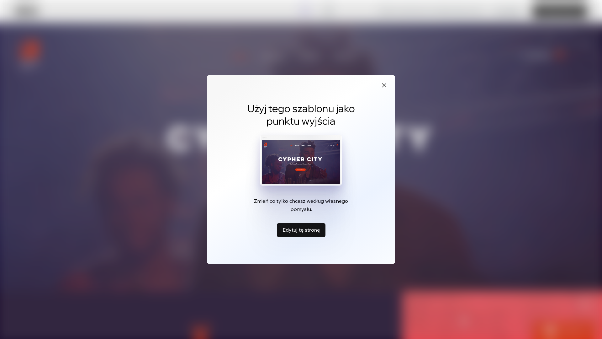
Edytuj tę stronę (301, 230)
